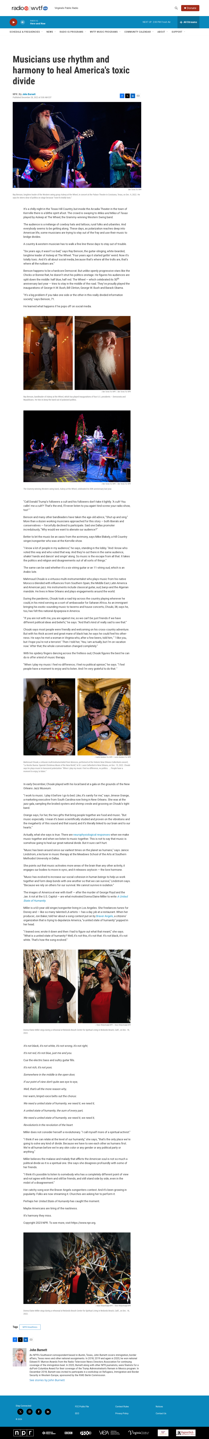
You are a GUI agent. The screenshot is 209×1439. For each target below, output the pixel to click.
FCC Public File (82, 1406)
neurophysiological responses (91, 834)
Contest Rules (122, 1406)
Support (177, 32)
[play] (13, 22)
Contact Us (161, 1413)
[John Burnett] (19, 1357)
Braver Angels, (105, 916)
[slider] (27, 22)
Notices (159, 1406)
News (50, 32)
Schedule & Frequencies (25, 32)
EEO (77, 1413)
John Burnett (28, 94)
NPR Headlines (30, 1327)
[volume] (22, 22)
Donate (191, 8)
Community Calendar (137, 32)
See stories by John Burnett (47, 1380)
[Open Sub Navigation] (42, 32)
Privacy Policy (122, 1413)
